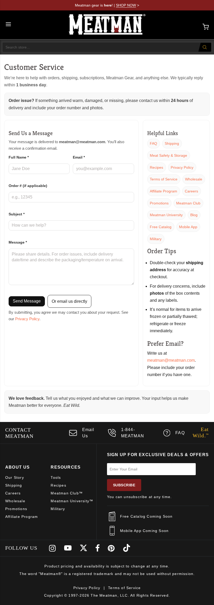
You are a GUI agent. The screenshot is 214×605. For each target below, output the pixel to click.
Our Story (14, 477)
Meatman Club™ (67, 493)
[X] (83, 548)
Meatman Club (188, 203)
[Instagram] (52, 548)
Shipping (172, 143)
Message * (18, 242)
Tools (56, 477)
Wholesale (193, 179)
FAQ (153, 143)
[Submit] (204, 47)
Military (156, 239)
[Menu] (8, 24)
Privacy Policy (27, 319)
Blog (194, 215)
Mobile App (188, 227)
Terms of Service (163, 179)
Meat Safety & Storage (168, 155)
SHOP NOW (126, 5)
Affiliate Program (163, 191)
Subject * (17, 214)
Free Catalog (160, 227)
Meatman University (166, 215)
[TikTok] (126, 548)
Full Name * (19, 157)
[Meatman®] (107, 25)
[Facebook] (97, 548)
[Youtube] (68, 548)
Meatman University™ (72, 501)
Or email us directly (69, 301)
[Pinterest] (111, 548)
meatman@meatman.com (171, 360)
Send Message (27, 301)
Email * (79, 157)
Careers (191, 191)
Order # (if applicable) (28, 186)
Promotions (159, 203)
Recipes (156, 167)
